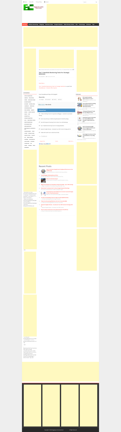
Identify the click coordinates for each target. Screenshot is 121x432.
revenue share (31, 133)
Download (32, 105)
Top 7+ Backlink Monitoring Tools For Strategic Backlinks (52, 86)
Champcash (26, 105)
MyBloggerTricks (27, 126)
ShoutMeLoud (32, 139)
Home (25, 2)
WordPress (26, 147)
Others (25, 133)
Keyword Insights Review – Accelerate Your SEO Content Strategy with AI (56, 129)
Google (25, 112)
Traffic (25, 145)
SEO (77, 24)
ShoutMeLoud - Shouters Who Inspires (48, 88)
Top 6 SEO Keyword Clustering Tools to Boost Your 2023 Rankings (54, 122)
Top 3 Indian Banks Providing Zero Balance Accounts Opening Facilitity (89, 105)
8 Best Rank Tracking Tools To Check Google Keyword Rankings (55, 188)
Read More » (42, 83)
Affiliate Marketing (33, 24)
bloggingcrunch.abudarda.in (58, 430)
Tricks (34, 145)
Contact (47, 2)
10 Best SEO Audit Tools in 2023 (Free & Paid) (50, 132)
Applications (31, 97)
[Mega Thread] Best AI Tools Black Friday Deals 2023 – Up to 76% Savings (57, 184)
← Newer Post (42, 141)
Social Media (26, 141)
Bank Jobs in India (31, 99)
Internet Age (27, 116)
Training (30, 145)
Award (25, 99)
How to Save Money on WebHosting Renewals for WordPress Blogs (55, 118)
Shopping (26, 139)
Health (25, 114)
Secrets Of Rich (27, 135)
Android (26, 97)
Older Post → (71, 141)
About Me (31, 2)
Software (88, 24)
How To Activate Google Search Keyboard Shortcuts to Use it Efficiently (89, 128)
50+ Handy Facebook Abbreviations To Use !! (88, 98)
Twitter (55, 99)
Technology (82, 24)
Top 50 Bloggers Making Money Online (49, 175)
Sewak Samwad (30, 137)
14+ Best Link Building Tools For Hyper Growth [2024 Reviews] (54, 197)
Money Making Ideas (28, 122)
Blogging (42, 24)
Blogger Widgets (27, 101)
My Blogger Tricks (28, 124)
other (33, 131)
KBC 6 (25, 120)
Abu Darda (48, 104)
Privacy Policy (39, 2)
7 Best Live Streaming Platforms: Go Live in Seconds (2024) (54, 201)
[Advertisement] (72, 13)
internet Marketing (28, 118)
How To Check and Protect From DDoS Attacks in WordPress (54, 209)
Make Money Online (69, 24)
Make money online (31, 120)
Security (33, 135)
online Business (27, 131)
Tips (93, 24)
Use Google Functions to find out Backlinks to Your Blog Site (89, 135)
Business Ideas (49, 24)
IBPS (29, 114)
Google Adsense (58, 24)
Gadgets (32, 110)
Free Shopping (27, 110)
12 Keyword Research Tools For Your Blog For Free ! (89, 112)
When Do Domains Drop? (52, 178)
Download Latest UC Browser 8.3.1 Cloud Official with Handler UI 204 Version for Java (89, 119)
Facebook (48, 99)
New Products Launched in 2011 (29, 129)
